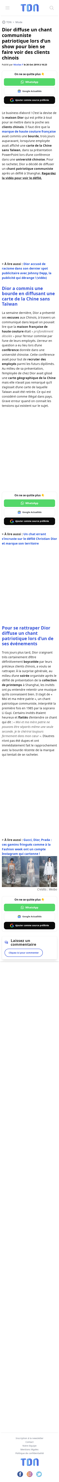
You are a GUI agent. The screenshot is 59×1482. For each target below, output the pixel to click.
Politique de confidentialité (29, 1453)
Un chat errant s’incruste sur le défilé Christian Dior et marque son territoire (29, 538)
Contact (29, 1441)
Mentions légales (29, 1449)
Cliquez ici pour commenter (24, 952)
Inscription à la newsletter (29, 1438)
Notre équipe (29, 1445)
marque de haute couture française (29, 131)
